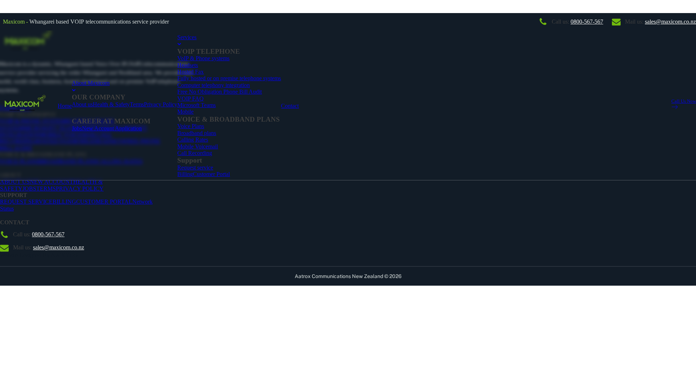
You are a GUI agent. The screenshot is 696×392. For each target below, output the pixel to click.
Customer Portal (211, 174)
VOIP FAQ (190, 98)
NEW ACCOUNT (51, 182)
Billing (185, 174)
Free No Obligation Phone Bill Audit (219, 92)
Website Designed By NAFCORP (39, 255)
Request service (195, 167)
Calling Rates (192, 139)
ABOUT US (15, 182)
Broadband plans (196, 133)
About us (82, 104)
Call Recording (194, 153)
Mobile (185, 112)
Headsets (187, 65)
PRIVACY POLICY (80, 188)
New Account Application (112, 128)
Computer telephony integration (213, 85)
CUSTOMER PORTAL (104, 202)
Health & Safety (111, 104)
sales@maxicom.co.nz (670, 22)
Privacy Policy (160, 104)
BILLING (64, 202)
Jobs (77, 128)
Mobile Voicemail (197, 146)
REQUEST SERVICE (26, 202)
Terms (137, 104)
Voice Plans (190, 126)
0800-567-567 (587, 22)
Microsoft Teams (196, 105)
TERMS (46, 188)
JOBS (29, 188)
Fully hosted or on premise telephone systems (229, 78)
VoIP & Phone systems (203, 58)
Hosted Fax (190, 72)
